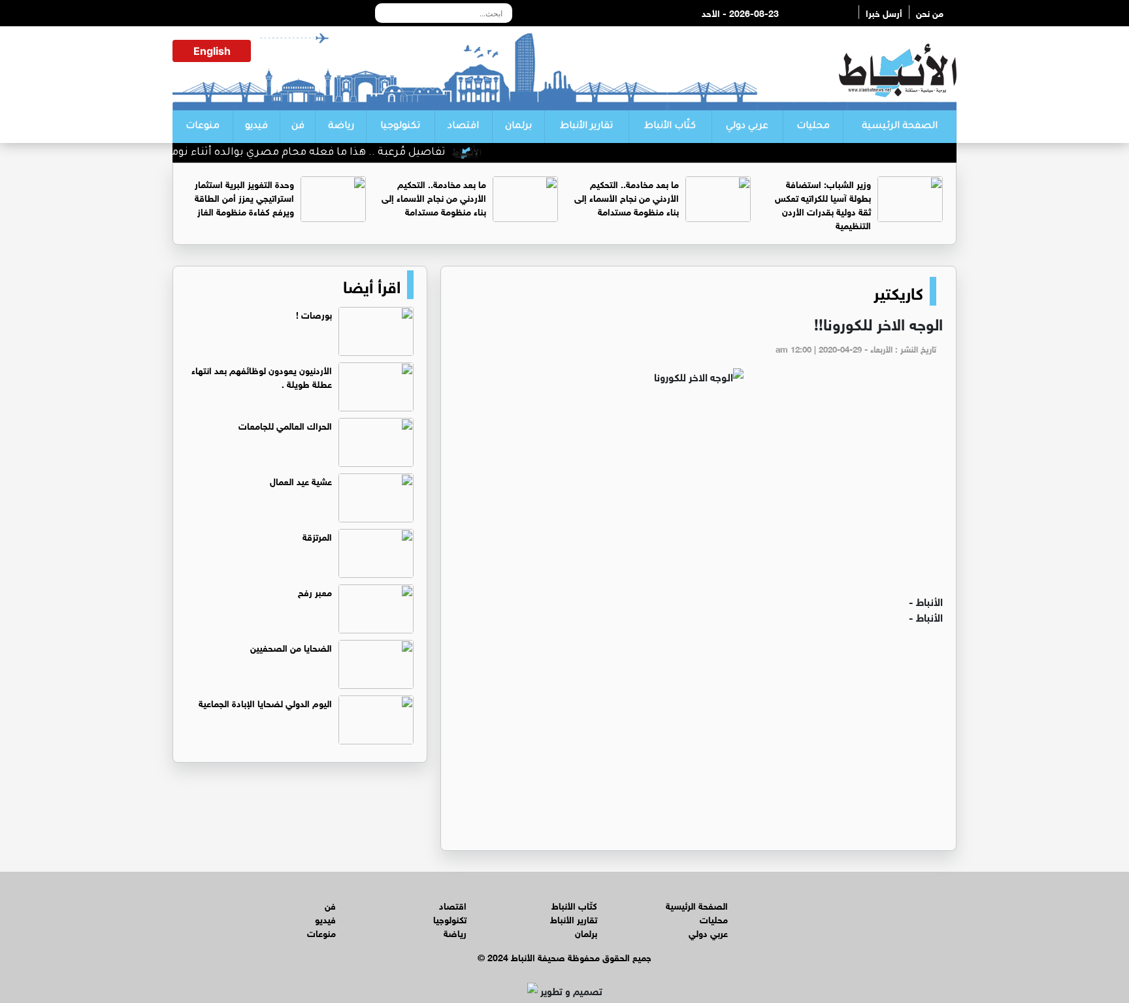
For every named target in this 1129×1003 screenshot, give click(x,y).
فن (297, 126)
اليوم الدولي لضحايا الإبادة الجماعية (265, 702)
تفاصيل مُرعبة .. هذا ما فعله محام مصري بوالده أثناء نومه (325, 153)
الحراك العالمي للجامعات (285, 425)
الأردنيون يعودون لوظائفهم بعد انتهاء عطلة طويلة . (261, 376)
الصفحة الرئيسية (900, 126)
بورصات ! (314, 314)
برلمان (518, 126)
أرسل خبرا (884, 12)
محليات (813, 126)
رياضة (341, 126)
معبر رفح (315, 591)
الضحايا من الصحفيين (291, 647)
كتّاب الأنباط (670, 126)
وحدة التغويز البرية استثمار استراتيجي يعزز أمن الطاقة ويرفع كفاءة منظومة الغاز (244, 197)
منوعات (203, 126)
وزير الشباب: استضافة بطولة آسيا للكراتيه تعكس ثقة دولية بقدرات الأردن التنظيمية (823, 203)
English (212, 50)
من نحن (929, 12)
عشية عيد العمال (301, 480)
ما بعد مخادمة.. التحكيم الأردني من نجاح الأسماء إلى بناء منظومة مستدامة (626, 197)
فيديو (256, 126)
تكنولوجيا (400, 126)
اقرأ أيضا (372, 284)
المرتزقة (317, 536)
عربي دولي (747, 126)
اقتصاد (463, 126)
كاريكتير (898, 291)
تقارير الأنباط (586, 126)
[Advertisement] (698, 495)
